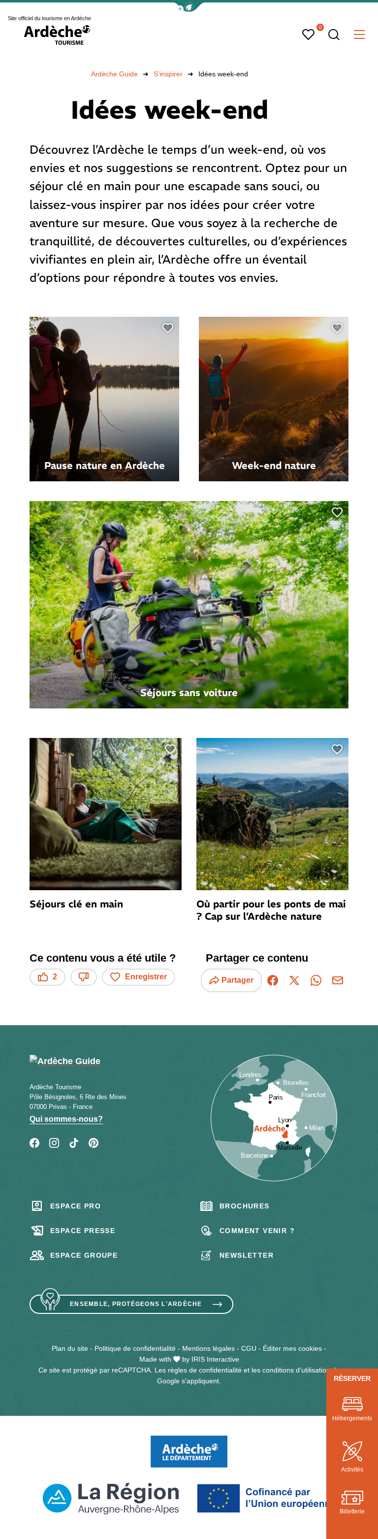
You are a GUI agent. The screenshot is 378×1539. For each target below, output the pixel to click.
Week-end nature (274, 465)
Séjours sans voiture (189, 692)
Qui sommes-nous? (66, 1119)
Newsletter (247, 1255)
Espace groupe (84, 1255)
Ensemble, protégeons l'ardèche (136, 1304)
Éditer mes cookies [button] (292, 1348)
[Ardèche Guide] (57, 35)
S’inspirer (168, 74)
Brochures (245, 1206)
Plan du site (70, 1348)
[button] (189, 7)
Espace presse (82, 1231)
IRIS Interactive (215, 1359)
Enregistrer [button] (146, 976)
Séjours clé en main (76, 904)
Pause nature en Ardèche (104, 465)
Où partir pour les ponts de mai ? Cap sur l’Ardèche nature (271, 910)
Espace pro (75, 1206)
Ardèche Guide (114, 74)
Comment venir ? (257, 1231)
